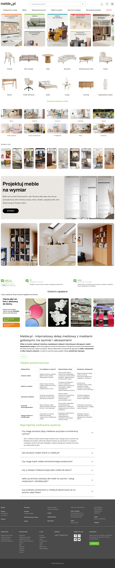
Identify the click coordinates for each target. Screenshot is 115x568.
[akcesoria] (80, 21)
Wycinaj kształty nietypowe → (9, 325)
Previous (27, 312)
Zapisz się (94, 543)
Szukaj (82, 4)
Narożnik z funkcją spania (77, 507)
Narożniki (50, 521)
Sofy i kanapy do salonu (77, 513)
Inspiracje (21, 550)
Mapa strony (42, 546)
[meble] (34, 21)
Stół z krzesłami (98, 509)
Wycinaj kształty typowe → (9, 319)
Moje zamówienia (5, 537)
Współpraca (42, 537)
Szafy (95, 517)
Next (111, 312)
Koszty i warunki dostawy (26, 541)
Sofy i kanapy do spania (77, 515)
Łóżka (26, 521)
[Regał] (19, 244)
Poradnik (21, 548)
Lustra (49, 513)
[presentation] (95, 30)
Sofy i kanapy (75, 511)
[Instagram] (79, 535)
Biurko (3, 507)
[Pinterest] (75, 539)
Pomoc (21, 543)
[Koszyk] (112, 4)
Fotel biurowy (4, 513)
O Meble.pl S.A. (43, 541)
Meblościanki (51, 517)
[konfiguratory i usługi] (11, 30)
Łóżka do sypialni (52, 507)
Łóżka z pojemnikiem (53, 509)
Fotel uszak (4, 515)
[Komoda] (57, 244)
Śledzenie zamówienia (7, 535)
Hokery (3, 519)
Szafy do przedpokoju (100, 518)
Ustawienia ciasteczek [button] (7, 541)
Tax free (21, 552)
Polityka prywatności (25, 537)
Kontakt (41, 535)
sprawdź (10, 211)
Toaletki (96, 522)
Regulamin (22, 535)
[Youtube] (79, 539)
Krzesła (26, 511)
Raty (20, 544)
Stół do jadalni (74, 522)
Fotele (3, 511)
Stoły (72, 520)
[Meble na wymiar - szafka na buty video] (57, 30)
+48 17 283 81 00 (61, 535)
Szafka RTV (97, 513)
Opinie (41, 543)
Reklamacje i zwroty (24, 539)
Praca (40, 539)
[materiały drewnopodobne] (80, 39)
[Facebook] (75, 535)
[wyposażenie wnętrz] (34, 39)
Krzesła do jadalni (29, 513)
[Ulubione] (107, 4)
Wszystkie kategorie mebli (57, 101)
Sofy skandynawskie (76, 517)
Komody (27, 507)
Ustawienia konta (5, 539)
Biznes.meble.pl (43, 548)
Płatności (21, 546)
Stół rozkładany (98, 507)
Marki (40, 544)
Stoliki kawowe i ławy (31, 517)
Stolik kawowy (98, 511)
